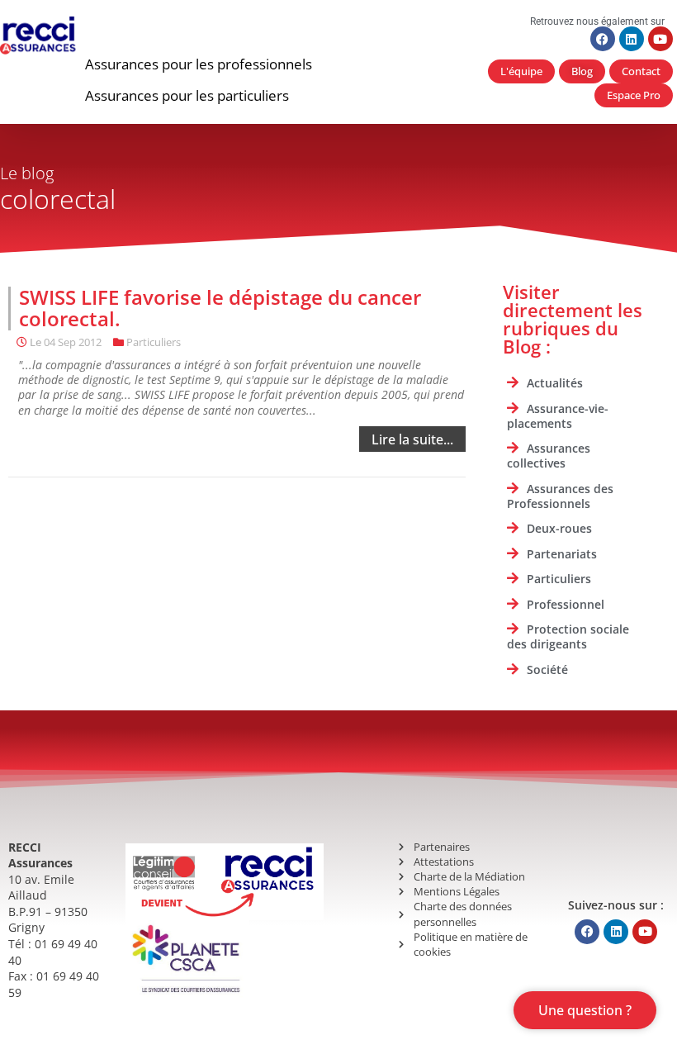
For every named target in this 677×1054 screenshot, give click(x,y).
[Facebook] (602, 38)
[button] (198, 64)
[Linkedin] (631, 38)
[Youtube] (660, 38)
